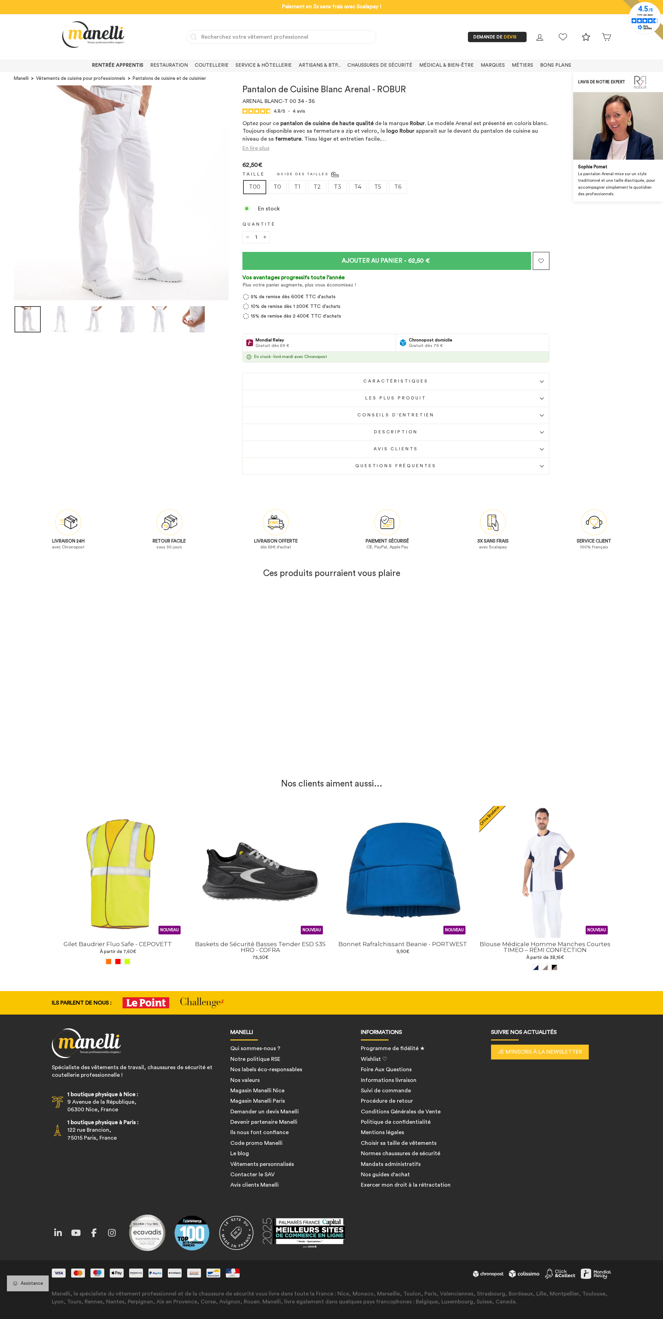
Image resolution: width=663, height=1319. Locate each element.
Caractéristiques (395, 381)
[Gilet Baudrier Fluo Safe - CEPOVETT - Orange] (108, 961)
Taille (253, 174)
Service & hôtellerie (264, 65)
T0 (277, 186)
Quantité (259, 224)
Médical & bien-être (446, 65)
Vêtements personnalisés (262, 1164)
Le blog (239, 1153)
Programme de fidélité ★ (393, 1048)
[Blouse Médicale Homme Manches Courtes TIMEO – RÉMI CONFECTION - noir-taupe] (554, 967)
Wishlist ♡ (374, 1059)
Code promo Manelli (256, 1143)
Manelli (21, 78)
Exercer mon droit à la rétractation (406, 1185)
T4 (357, 186)
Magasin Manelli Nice (257, 1090)
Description (396, 432)
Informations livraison (388, 1080)
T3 (337, 186)
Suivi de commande (386, 1090)
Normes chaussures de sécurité (400, 1153)
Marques (493, 65)
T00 (254, 186)
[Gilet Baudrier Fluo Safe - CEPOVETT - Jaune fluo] (127, 961)
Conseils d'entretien (395, 415)
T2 (317, 186)
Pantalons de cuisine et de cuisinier (169, 78)
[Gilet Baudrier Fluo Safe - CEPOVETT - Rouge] (118, 961)
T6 (397, 186)
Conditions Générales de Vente (401, 1111)
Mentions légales (382, 1132)
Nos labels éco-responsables (266, 1069)
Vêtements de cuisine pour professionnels (80, 78)
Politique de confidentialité (396, 1122)
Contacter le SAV (252, 1174)
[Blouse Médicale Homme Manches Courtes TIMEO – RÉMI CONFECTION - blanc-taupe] (545, 967)
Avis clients (396, 449)
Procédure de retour (387, 1101)
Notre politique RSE (255, 1059)
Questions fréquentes (395, 466)
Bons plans (555, 65)
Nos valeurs (245, 1080)
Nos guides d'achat (385, 1174)
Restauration (169, 65)
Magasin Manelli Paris (257, 1101)
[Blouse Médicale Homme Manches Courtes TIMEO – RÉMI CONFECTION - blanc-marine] (535, 967)
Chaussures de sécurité (379, 65)
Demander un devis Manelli (264, 1111)
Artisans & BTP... (319, 65)
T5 (377, 186)
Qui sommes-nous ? (255, 1048)
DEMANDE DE (495, 37)
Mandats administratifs (391, 1164)
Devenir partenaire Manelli (263, 1122)
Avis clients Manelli (254, 1185)
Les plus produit (395, 398)
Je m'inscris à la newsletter (540, 1052)
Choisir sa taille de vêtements (398, 1143)
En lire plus (255, 148)
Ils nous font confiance (259, 1132)
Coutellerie (212, 65)
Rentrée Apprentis (117, 65)
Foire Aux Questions (386, 1069)
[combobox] (281, 37)
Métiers (522, 65)
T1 (297, 186)
